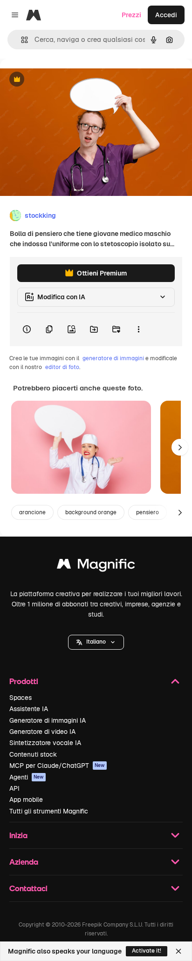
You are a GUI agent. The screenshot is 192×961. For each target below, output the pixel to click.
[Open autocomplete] (21, 39)
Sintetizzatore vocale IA (45, 743)
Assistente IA (28, 709)
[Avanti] (179, 447)
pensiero (147, 512)
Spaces (20, 697)
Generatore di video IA (42, 731)
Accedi (166, 15)
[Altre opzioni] (138, 329)
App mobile (26, 799)
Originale (61, 79)
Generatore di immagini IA (47, 720)
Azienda (23, 862)
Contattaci (28, 888)
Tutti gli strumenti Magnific (48, 811)
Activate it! (146, 950)
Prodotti (23, 681)
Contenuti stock (33, 754)
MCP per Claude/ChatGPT (57, 765)
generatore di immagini (113, 358)
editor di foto (62, 367)
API (14, 788)
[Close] (178, 951)
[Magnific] (96, 566)
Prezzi (131, 15)
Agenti (26, 777)
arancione (32, 512)
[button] (96, 642)
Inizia (18, 835)
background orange (91, 512)
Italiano (96, 641)
